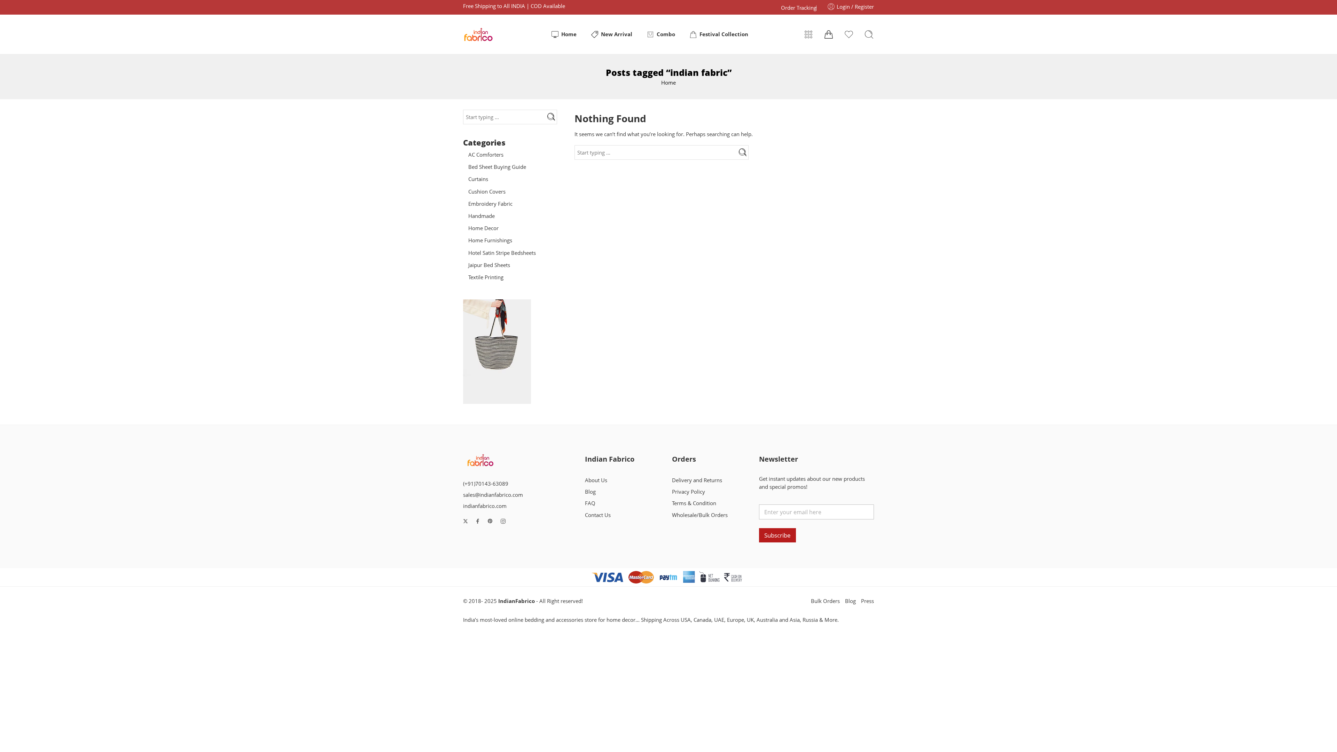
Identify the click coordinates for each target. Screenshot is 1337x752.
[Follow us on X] (465, 521)
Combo (666, 34)
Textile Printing (485, 277)
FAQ (590, 503)
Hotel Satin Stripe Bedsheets (502, 253)
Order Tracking (798, 8)
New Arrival (616, 34)
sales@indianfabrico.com (493, 495)
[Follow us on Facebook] (477, 521)
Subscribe (777, 535)
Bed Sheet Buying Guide (497, 167)
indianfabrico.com (485, 506)
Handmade (481, 216)
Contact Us (598, 515)
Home (569, 34)
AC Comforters (485, 154)
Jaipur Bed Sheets (489, 265)
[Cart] (829, 34)
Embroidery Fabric (490, 204)
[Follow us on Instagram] (503, 521)
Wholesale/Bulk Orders (700, 515)
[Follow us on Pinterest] (490, 521)
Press (867, 601)
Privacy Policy (688, 491)
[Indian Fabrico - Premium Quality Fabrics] (479, 34)
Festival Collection (723, 34)
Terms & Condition (694, 503)
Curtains (478, 179)
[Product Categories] (808, 34)
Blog (590, 491)
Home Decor (483, 228)
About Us (596, 480)
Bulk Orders (825, 601)
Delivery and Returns (697, 480)
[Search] (869, 34)
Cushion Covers (487, 191)
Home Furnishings (490, 240)
